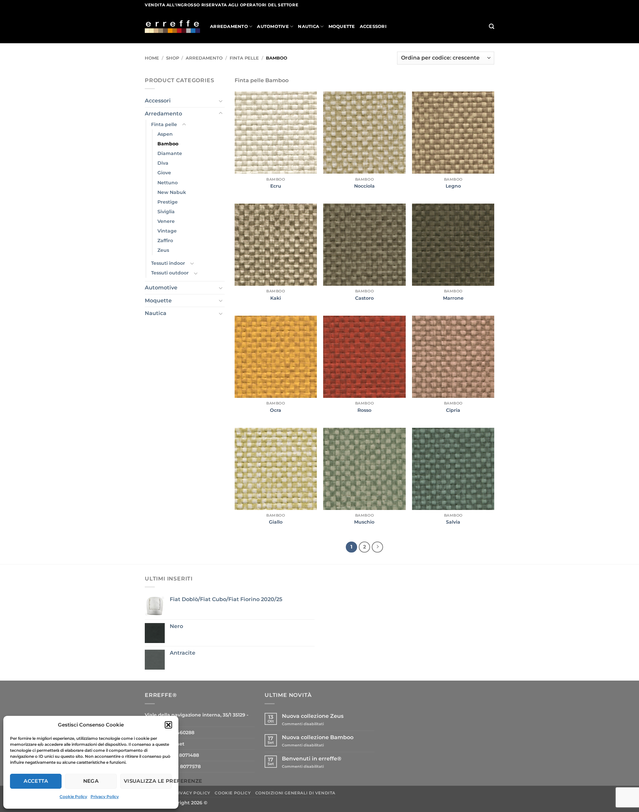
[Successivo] (377, 547)
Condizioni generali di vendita (295, 792)
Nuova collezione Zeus (312, 716)
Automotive (273, 26)
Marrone (453, 298)
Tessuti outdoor (170, 273)
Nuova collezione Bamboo (317, 737)
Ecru (275, 186)
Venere (166, 221)
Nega (91, 781)
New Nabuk (171, 192)
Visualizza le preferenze (148, 781)
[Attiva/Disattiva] (221, 101)
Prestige (167, 202)
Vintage (167, 231)
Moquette (341, 26)
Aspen (165, 134)
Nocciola (364, 186)
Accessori (373, 26)
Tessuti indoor (168, 263)
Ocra (275, 410)
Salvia (453, 522)
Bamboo (167, 144)
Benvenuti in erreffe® (311, 758)
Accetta (36, 781)
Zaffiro (165, 241)
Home (152, 58)
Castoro (364, 298)
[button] (168, 725)
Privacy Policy (105, 796)
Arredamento (229, 26)
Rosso (364, 410)
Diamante (169, 153)
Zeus (163, 250)
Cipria (453, 410)
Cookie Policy (73, 796)
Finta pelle (244, 58)
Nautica (308, 26)
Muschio (364, 522)
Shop (172, 58)
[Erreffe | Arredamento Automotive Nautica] (172, 26)
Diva (162, 163)
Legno (453, 186)
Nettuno (167, 183)
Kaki (275, 298)
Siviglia (166, 212)
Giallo (276, 522)
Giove (164, 173)
